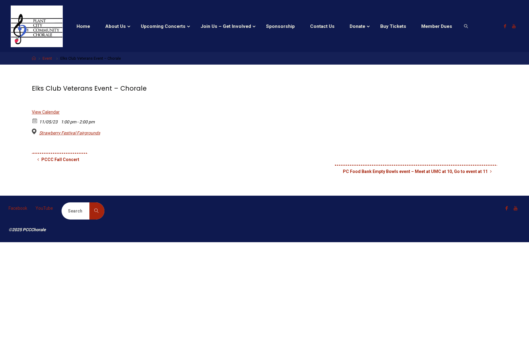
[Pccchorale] (37, 26)
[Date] (35, 120)
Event (47, 58)
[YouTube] (514, 26)
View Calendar (46, 112)
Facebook (18, 208)
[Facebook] (505, 26)
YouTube (44, 208)
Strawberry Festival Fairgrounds (69, 132)
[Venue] (35, 131)
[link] (466, 26)
